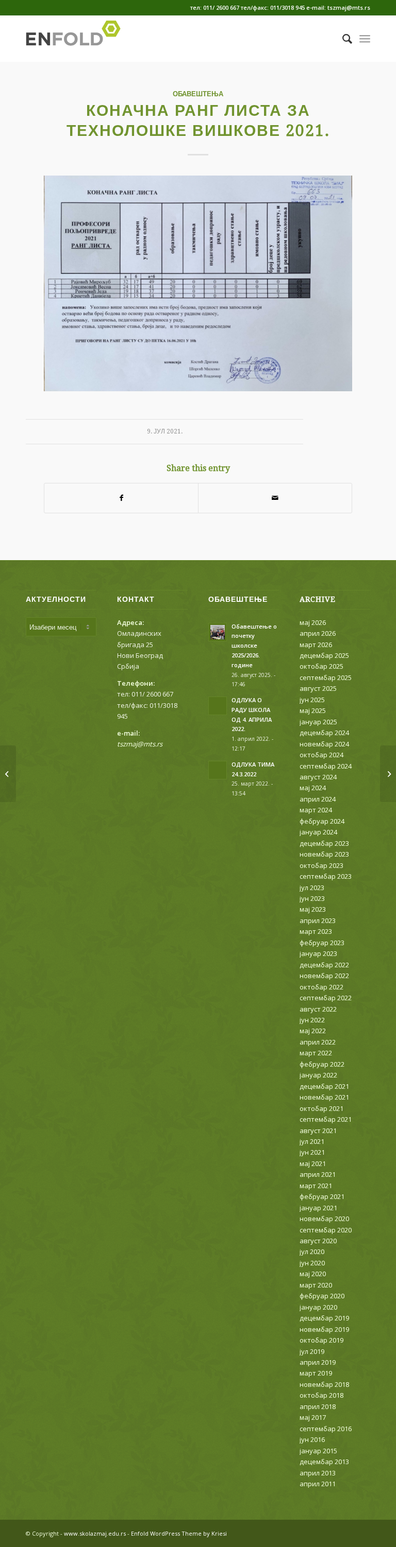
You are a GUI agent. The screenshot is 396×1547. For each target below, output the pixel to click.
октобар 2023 (321, 865)
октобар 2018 (321, 1395)
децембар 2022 (324, 964)
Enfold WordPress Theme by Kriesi (179, 1533)
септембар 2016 (326, 1428)
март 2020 (316, 1285)
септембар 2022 (326, 997)
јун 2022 (312, 1019)
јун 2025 (312, 699)
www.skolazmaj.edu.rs (95, 1533)
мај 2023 (313, 909)
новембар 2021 (324, 1097)
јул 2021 (312, 1141)
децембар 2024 (324, 732)
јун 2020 (312, 1262)
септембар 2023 (326, 876)
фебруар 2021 (322, 1196)
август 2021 (318, 1130)
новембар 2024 (324, 744)
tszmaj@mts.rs (139, 744)
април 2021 (318, 1174)
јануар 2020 (318, 1307)
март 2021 (316, 1185)
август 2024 (318, 776)
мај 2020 (313, 1273)
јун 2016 (312, 1439)
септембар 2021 (326, 1119)
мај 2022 (313, 1030)
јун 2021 (312, 1152)
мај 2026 (313, 622)
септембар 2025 (326, 677)
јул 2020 (312, 1251)
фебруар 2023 (322, 942)
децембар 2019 (324, 1318)
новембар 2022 (324, 975)
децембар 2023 (324, 843)
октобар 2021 (321, 1108)
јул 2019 (312, 1351)
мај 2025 (313, 710)
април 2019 (318, 1362)
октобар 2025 (321, 666)
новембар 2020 (324, 1218)
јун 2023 (312, 898)
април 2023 (318, 920)
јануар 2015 (318, 1450)
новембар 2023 (324, 854)
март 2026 (316, 644)
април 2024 (318, 799)
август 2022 (318, 1009)
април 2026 (318, 633)
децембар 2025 (324, 655)
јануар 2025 (318, 721)
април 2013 (318, 1473)
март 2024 (316, 809)
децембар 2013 (324, 1461)
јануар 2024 (318, 832)
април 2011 (318, 1483)
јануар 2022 (318, 1075)
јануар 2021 (318, 1207)
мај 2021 (313, 1163)
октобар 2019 (321, 1340)
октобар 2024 (321, 754)
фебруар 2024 (322, 821)
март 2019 (316, 1373)
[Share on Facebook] (121, 497)
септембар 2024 (326, 766)
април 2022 (318, 1042)
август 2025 (318, 688)
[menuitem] (342, 38)
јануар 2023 (318, 953)
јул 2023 (312, 887)
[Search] (342, 38)
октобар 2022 (321, 987)
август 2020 (318, 1240)
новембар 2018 (324, 1384)
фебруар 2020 (322, 1295)
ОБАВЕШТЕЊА (198, 94)
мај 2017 (313, 1417)
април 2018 (318, 1406)
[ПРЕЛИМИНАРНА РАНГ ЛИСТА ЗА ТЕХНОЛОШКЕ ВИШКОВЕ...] (8, 773)
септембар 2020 (326, 1230)
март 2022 (316, 1052)
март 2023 (316, 931)
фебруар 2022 (322, 1064)
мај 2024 (313, 787)
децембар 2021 (324, 1086)
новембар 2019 (324, 1329)
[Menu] (364, 39)
